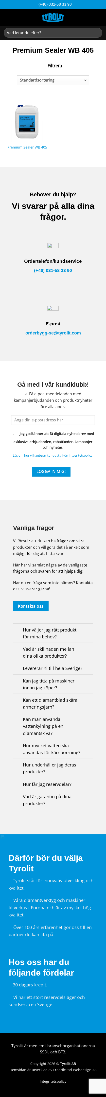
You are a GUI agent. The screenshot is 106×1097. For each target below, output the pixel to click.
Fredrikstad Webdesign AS (75, 1069)
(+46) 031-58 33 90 (53, 270)
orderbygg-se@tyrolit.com (53, 333)
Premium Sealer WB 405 (27, 147)
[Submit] (96, 32)
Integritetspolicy (53, 1081)
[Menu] (98, 17)
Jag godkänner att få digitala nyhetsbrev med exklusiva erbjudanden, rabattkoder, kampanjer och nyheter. (54, 440)
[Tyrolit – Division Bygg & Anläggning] (53, 17)
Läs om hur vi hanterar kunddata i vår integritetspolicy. (53, 455)
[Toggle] (18, 630)
